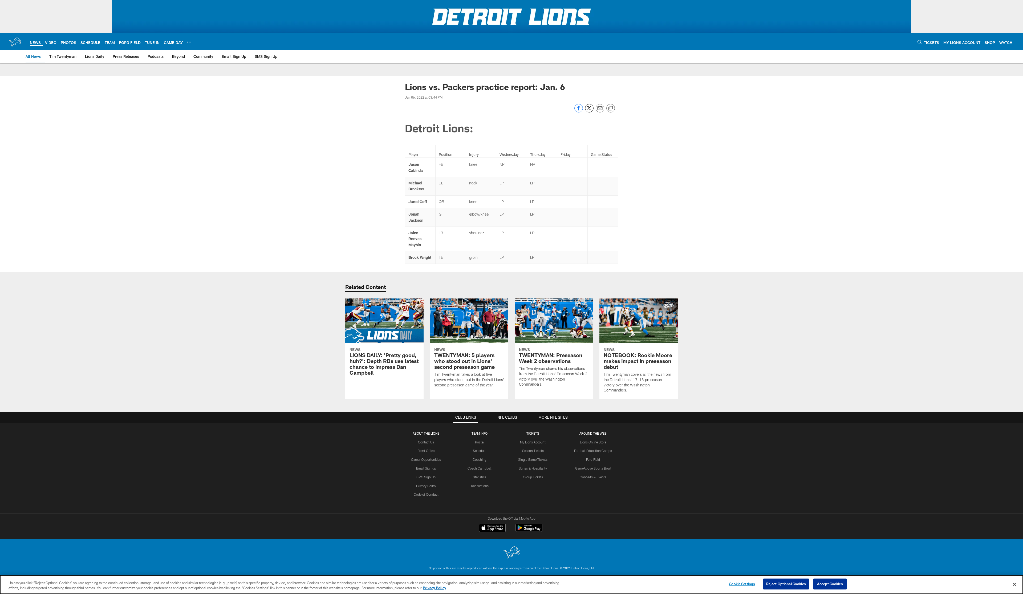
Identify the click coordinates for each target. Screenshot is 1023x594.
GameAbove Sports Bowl (593, 468)
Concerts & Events (593, 477)
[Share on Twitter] (589, 111)
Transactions (479, 486)
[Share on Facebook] (578, 111)
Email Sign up (426, 468)
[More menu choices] (189, 42)
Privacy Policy (426, 486)
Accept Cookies (830, 584)
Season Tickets (533, 450)
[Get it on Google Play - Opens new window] (529, 530)
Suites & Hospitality (533, 468)
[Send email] (600, 111)
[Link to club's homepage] (15, 41)
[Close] (1014, 584)
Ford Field (593, 459)
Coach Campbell (480, 468)
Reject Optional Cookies (786, 584)
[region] (511, 584)
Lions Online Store (593, 442)
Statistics (479, 477)
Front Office (426, 450)
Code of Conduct (426, 494)
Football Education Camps (593, 450)
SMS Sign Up (426, 477)
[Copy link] (610, 108)
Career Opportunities (426, 459)
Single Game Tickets (532, 459)
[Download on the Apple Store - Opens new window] (492, 528)
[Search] (920, 42)
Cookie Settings (742, 584)
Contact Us (426, 442)
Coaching (479, 459)
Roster (479, 442)
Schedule (479, 450)
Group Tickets (533, 477)
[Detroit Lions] (511, 553)
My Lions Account (533, 442)
